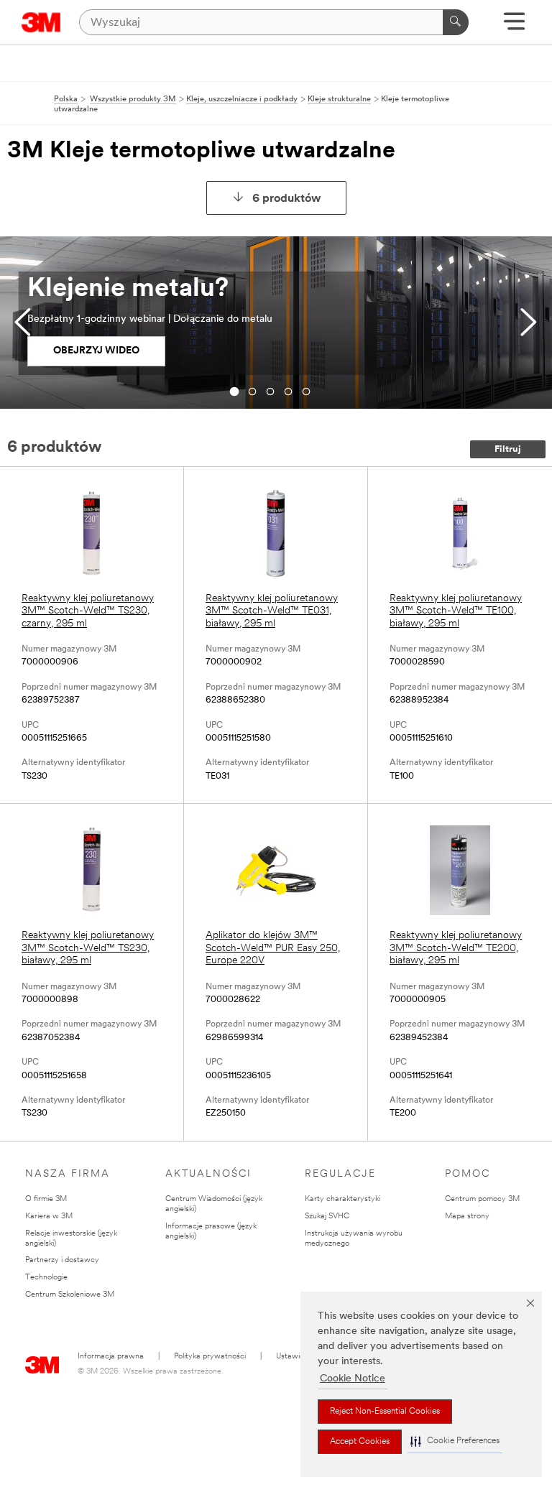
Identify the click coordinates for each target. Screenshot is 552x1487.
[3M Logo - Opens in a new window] (41, 22)
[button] (455, 1441)
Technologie (46, 1278)
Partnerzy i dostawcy (62, 1260)
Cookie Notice (352, 1378)
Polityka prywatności (210, 1357)
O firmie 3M (46, 1199)
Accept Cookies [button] (360, 1441)
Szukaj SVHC (327, 1216)
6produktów (286, 199)
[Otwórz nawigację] (514, 26)
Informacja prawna (111, 1357)
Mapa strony (467, 1216)
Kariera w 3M (49, 1216)
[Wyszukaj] (456, 22)
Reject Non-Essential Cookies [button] (385, 1411)
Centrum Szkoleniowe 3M (69, 1295)
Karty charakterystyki (342, 1199)
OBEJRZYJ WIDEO (96, 351)
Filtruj (507, 449)
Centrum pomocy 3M (482, 1199)
